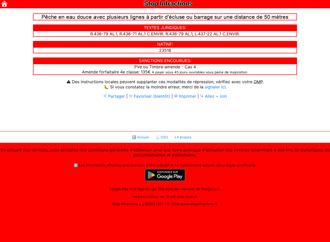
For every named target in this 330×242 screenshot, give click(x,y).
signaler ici (215, 86)
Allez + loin (215, 96)
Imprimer (187, 96)
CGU (164, 137)
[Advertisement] (165, 114)
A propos (184, 137)
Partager (116, 96)
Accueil (143, 137)
